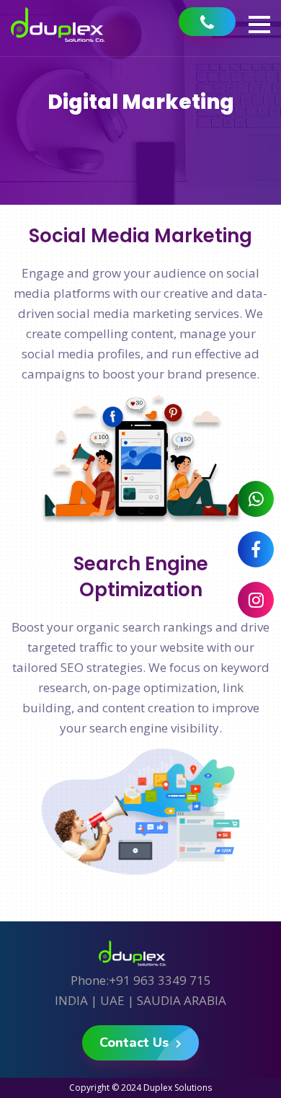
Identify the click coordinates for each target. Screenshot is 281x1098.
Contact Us (135, 1042)
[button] (259, 24)
